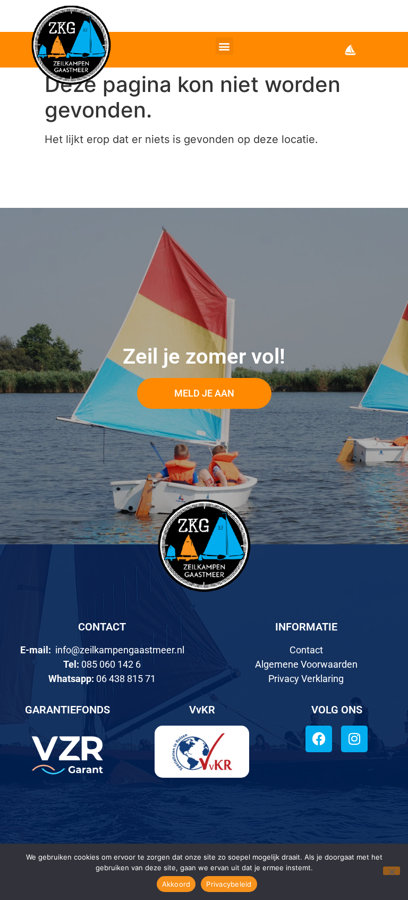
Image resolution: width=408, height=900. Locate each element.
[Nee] (391, 871)
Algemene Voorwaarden (306, 664)
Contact (306, 649)
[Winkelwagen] (350, 49)
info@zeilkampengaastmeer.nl (119, 649)
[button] (224, 46)
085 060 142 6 (111, 664)
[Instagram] (354, 739)
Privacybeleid (228, 884)
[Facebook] (318, 739)
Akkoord (176, 884)
